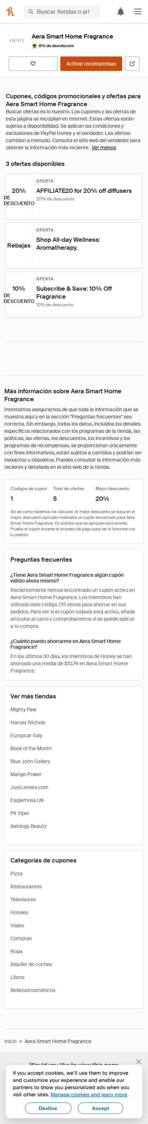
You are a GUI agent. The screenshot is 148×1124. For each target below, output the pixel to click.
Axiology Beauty (28, 826)
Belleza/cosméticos (32, 990)
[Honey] (10, 11)
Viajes (17, 925)
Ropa (16, 951)
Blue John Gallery (30, 761)
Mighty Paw (23, 709)
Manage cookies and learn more (89, 1094)
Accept (100, 1108)
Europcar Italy (26, 735)
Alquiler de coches (31, 964)
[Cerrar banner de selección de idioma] (139, 1062)
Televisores (23, 899)
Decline (48, 1108)
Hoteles (19, 912)
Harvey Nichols (27, 722)
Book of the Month (31, 748)
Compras (21, 938)
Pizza (16, 873)
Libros (17, 977)
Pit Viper (19, 813)
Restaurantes (26, 886)
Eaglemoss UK (27, 800)
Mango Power (26, 774)
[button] (138, 11)
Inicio (10, 1041)
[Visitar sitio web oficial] (132, 63)
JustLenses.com (29, 787)
